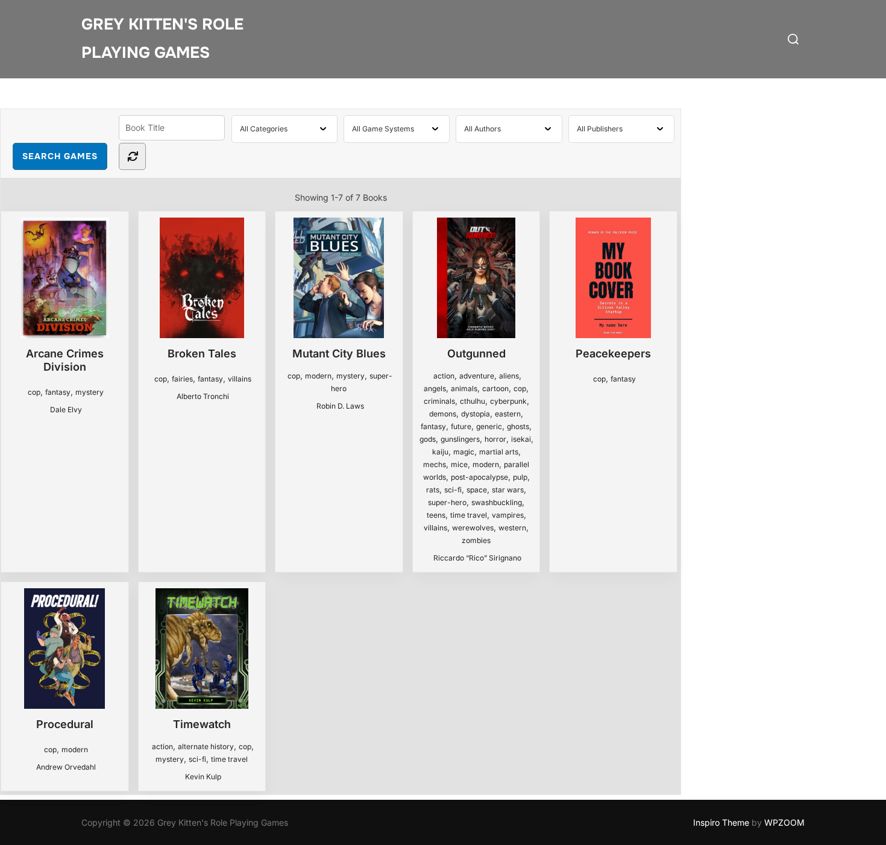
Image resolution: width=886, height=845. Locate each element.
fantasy (58, 392)
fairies (182, 378)
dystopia (475, 413)
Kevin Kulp (203, 776)
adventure (476, 375)
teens (436, 515)
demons (442, 413)
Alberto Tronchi (203, 396)
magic (463, 451)
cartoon (495, 388)
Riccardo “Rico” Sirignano (477, 557)
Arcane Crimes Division (65, 360)
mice (459, 464)
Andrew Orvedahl (66, 766)
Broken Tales (202, 353)
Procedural (64, 724)
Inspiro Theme (721, 822)
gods (427, 439)
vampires (508, 515)
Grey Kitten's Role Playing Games (162, 38)
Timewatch (202, 724)
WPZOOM (784, 822)
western (512, 527)
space (477, 489)
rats (432, 489)
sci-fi (453, 489)
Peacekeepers (613, 353)
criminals (439, 401)
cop (34, 392)
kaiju (440, 451)
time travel (468, 515)
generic (489, 426)
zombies (476, 540)
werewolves (473, 527)
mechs (434, 464)
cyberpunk (508, 401)
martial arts (498, 451)
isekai (521, 439)
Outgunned (476, 353)
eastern (508, 413)
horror (495, 439)
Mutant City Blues (339, 353)
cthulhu (472, 401)
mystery (89, 392)
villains (239, 378)
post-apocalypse (479, 477)
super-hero (447, 502)
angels (435, 388)
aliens (509, 375)
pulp (520, 477)
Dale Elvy (66, 409)
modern (318, 375)
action (443, 375)
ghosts (518, 426)
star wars (508, 489)
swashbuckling (496, 502)
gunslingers (460, 439)
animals (464, 388)
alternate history (206, 746)
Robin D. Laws (340, 405)
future (461, 426)
